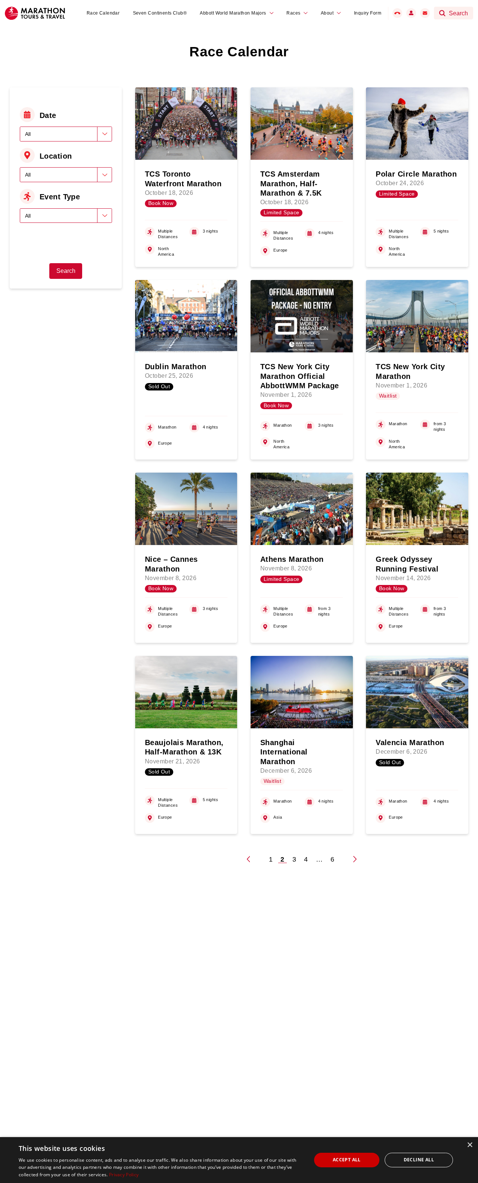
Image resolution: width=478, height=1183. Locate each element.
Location (56, 156)
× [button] (469, 1145)
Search (65, 271)
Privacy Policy (124, 1174)
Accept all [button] (347, 1159)
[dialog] (239, 1160)
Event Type (60, 197)
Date (48, 115)
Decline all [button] (419, 1159)
